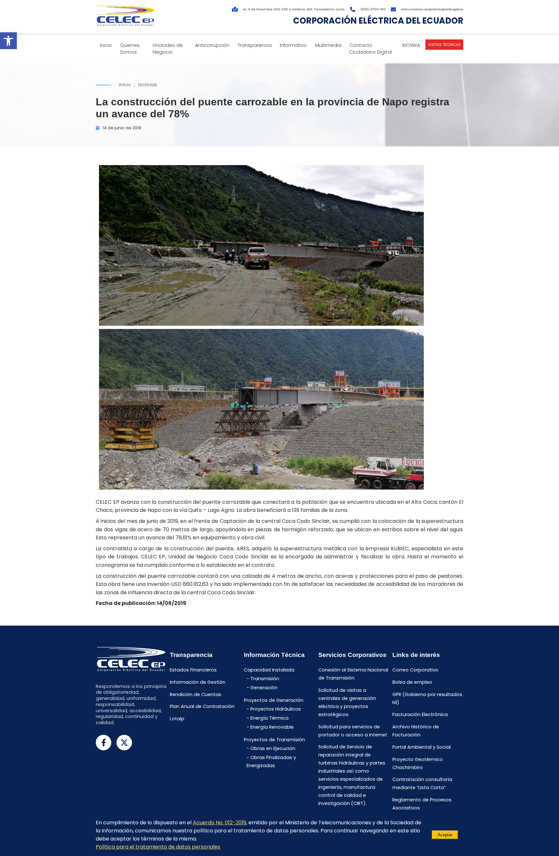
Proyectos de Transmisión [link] (274, 740)
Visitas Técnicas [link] (444, 44)
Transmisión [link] (264, 678)
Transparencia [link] (255, 45)
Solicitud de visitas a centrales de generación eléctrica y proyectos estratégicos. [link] (347, 702)
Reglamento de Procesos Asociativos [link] (422, 804)
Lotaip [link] (177, 718)
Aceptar (445, 834)
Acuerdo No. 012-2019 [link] (219, 822)
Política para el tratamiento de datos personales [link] (158, 847)
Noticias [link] (147, 84)
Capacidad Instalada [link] (269, 670)
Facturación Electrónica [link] (420, 715)
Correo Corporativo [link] (415, 670)
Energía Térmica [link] (269, 718)
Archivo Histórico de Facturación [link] (415, 731)
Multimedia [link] (328, 45)
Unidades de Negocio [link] (168, 48)
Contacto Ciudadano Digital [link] (370, 48)
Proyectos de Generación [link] (273, 700)
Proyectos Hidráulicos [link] (275, 709)
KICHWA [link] (411, 45)
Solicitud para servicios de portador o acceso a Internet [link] (352, 731)
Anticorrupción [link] (212, 45)
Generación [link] (264, 687)
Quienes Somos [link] (130, 48)
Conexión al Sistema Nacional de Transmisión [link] (353, 674)
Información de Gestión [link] (197, 682)
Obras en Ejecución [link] (272, 748)
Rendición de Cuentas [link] (195, 694)
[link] (8, 40)
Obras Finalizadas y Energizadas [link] (271, 762)
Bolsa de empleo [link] (412, 682)
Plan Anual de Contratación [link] (202, 706)
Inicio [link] (106, 45)
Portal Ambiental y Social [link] (421, 747)
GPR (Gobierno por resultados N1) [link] (427, 698)
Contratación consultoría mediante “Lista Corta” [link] (422, 784)
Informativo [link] (293, 45)
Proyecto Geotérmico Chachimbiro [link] (417, 763)
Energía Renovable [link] (272, 727)
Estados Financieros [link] (193, 670)
